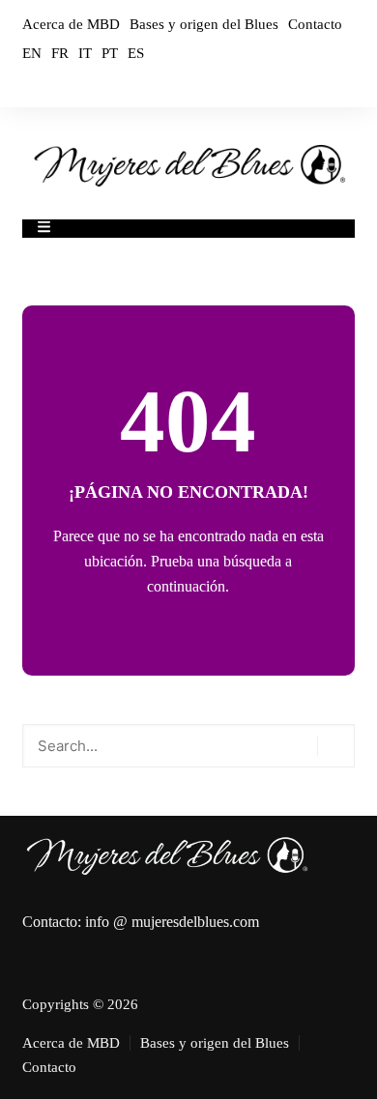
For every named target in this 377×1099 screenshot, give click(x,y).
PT (110, 53)
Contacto (315, 24)
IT (85, 53)
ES (136, 53)
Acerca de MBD (71, 24)
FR (60, 53)
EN (32, 53)
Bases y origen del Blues (204, 24)
